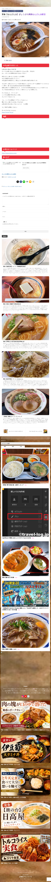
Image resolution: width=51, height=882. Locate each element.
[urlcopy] (33, 181)
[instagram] (22, 696)
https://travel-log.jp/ (7, 112)
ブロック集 (25, 872)
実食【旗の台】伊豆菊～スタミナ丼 (10, 764)
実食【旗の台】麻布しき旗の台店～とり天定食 (13, 797)
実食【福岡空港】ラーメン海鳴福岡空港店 (14, 266)
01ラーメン (5, 186)
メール (4, 211)
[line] (24, 181)
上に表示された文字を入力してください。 (10, 223)
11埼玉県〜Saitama (18, 186)
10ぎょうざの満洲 (11, 186)
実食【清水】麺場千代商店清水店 (12, 304)
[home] (28, 696)
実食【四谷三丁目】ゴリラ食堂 (9, 863)
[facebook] (21, 181)
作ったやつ (20, 872)
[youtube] (25, 696)
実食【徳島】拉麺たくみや (9, 649)
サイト (3, 216)
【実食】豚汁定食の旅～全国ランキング (13, 485)
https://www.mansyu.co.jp (9, 153)
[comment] (30, 181)
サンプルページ (30, 872)
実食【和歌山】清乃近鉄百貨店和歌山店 (13, 341)
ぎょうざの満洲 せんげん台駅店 (9, 174)
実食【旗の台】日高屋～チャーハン (10, 830)
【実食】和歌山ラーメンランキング (12, 416)
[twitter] (17, 181)
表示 (10, 60)
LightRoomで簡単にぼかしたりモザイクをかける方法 (16, 538)
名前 (3, 206)
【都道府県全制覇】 (25, 874)
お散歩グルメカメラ (25, 4)
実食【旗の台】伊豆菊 (8, 577)
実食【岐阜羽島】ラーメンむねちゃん (13, 379)
